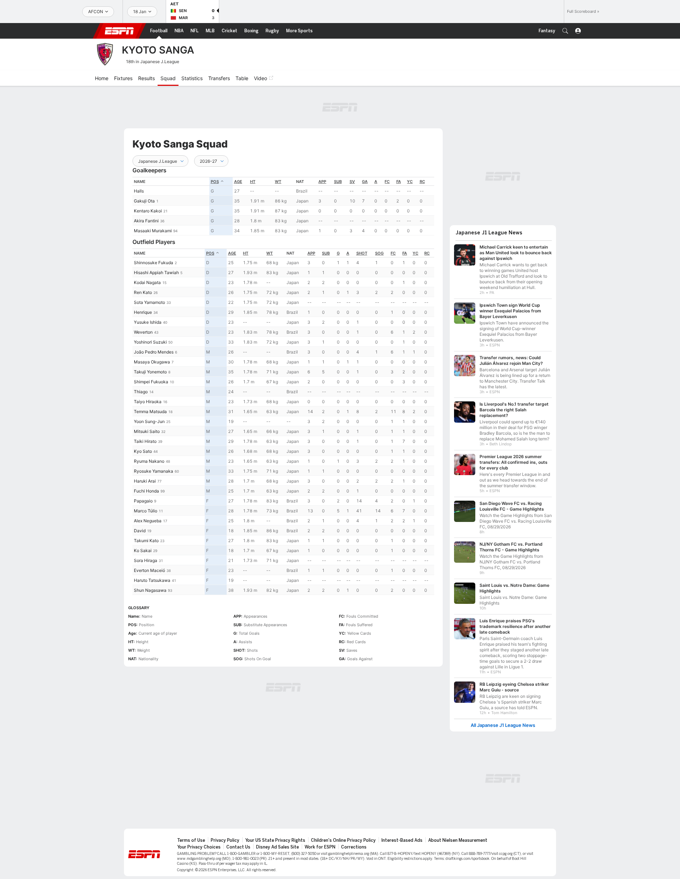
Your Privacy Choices (199, 843)
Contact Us (238, 843)
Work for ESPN (320, 843)
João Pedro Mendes (154, 352)
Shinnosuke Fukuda (153, 262)
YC (410, 181)
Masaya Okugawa (152, 362)
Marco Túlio (145, 510)
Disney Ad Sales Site (277, 843)
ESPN (119, 31)
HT (252, 181)
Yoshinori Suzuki (150, 342)
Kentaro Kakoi (148, 210)
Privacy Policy (225, 836)
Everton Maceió (149, 570)
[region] (283, 206)
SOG (379, 253)
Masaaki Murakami (153, 230)
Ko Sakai (143, 550)
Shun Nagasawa (150, 590)
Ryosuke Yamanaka (153, 471)
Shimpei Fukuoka (151, 381)
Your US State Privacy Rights (275, 836)
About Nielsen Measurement (457, 836)
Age (238, 181)
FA (398, 181)
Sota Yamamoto (149, 302)
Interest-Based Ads (402, 836)
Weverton (143, 332)
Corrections (354, 843)
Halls (139, 191)
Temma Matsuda (150, 411)
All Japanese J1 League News (503, 721)
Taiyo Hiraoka (148, 401)
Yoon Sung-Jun (149, 421)
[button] (565, 31)
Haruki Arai (145, 481)
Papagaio (143, 501)
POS (215, 181)
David (140, 530)
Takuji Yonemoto (150, 371)
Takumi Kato (146, 540)
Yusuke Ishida (148, 322)
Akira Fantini (146, 220)
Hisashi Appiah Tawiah (156, 272)
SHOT (361, 253)
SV (352, 181)
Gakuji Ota (144, 201)
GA (365, 181)
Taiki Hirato (145, 441)
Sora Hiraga (145, 560)
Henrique (143, 312)
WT (278, 181)
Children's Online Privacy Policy (343, 836)
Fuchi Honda (146, 491)
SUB (338, 181)
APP (322, 181)
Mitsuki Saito (147, 431)
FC (387, 181)
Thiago (141, 391)
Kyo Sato (143, 451)
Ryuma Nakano (149, 461)
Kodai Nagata (147, 282)
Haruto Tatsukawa (152, 580)
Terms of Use (191, 836)
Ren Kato (143, 292)
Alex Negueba (148, 520)
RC (422, 181)
